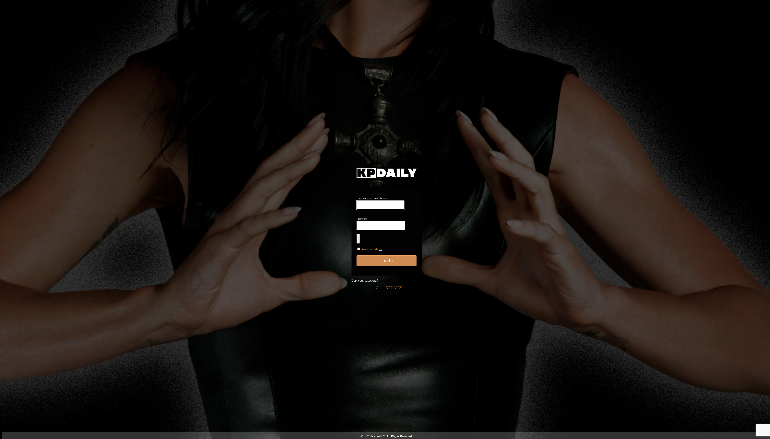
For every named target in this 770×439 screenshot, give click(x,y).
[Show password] (358, 239)
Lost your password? (365, 280)
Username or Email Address (372, 198)
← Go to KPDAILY (386, 288)
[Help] (380, 250)
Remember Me (369, 249)
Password (362, 218)
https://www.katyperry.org (387, 173)
